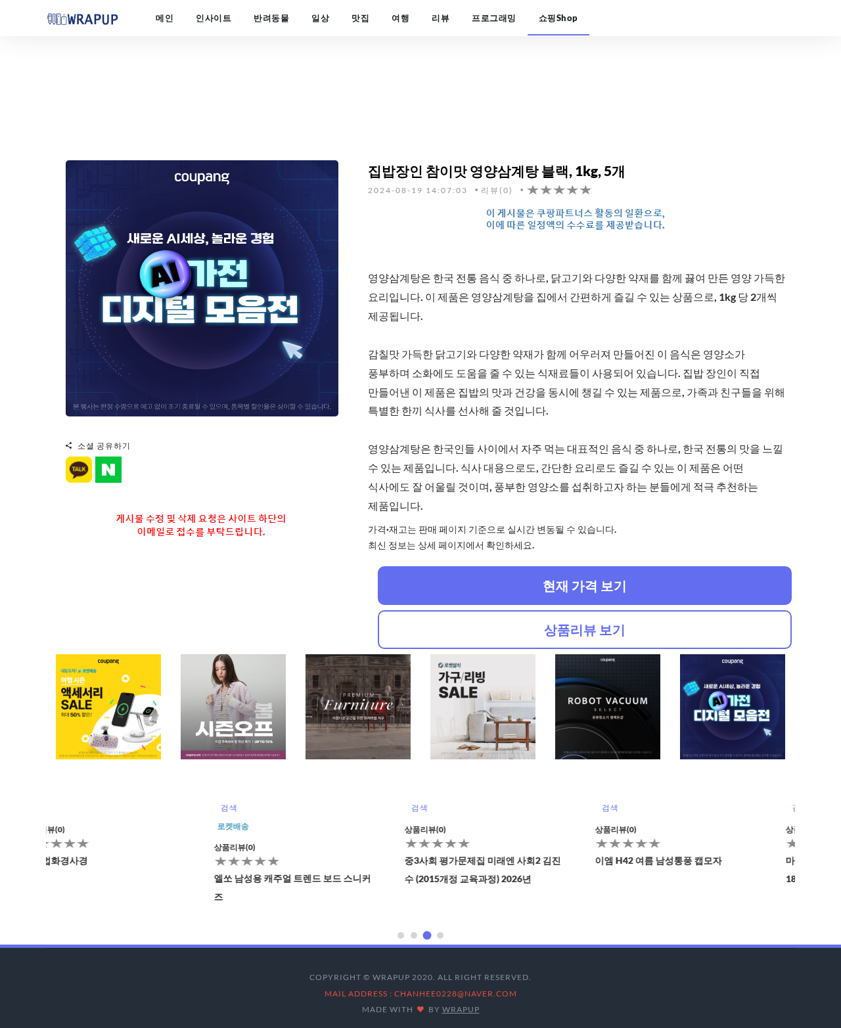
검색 (67, 808)
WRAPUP (461, 1009)
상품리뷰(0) (73, 847)
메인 (164, 17)
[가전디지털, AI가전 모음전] (202, 286)
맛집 (360, 17)
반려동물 (271, 17)
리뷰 (440, 17)
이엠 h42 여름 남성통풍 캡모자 (497, 860)
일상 (320, 17)
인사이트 (213, 17)
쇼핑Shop (558, 17)
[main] (82, 17)
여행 (400, 17)
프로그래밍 (494, 17)
